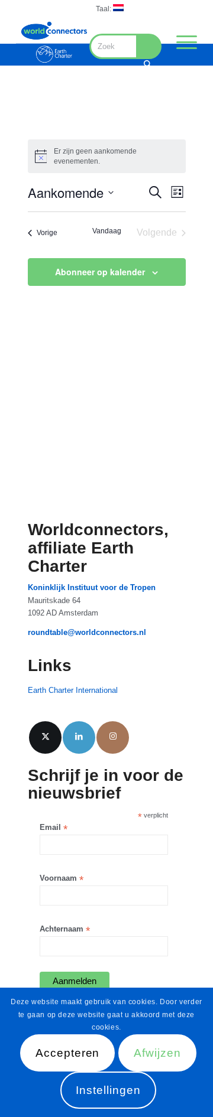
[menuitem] (110, 8)
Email (53, 828)
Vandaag (106, 231)
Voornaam (61, 879)
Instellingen (108, 1090)
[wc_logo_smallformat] (54, 42)
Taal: (104, 9)
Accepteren (68, 1053)
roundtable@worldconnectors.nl (87, 632)
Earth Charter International (73, 690)
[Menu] (180, 42)
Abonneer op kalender (100, 272)
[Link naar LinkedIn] (79, 737)
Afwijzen (157, 1053)
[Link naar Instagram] (112, 737)
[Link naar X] (45, 737)
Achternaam (65, 929)
